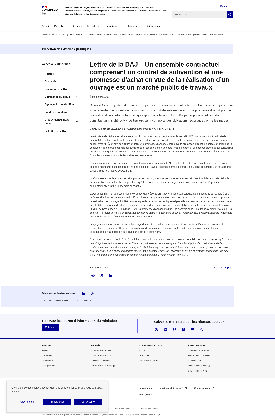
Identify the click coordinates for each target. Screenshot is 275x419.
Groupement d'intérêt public (57, 121)
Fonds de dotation (56, 112)
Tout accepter (87, 401)
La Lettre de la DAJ (56, 131)
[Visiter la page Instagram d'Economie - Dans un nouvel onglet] (183, 329)
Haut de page (225, 267)
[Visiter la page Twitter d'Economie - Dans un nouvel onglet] (156, 329)
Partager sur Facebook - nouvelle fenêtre (93, 275)
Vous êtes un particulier (101, 350)
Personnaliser (27, 401)
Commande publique (57, 96)
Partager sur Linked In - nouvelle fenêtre (111, 275)
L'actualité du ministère (101, 361)
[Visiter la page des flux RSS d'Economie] (201, 329)
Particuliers (59, 26)
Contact (142, 350)
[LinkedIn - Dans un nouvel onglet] (84, 293)
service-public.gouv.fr (172, 388)
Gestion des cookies (149, 408)
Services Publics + (196, 371)
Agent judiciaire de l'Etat (59, 104)
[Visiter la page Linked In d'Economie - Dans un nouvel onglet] (165, 329)
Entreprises (76, 26)
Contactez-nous (84, 300)
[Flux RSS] (92, 293)
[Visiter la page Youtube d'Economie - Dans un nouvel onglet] (192, 329)
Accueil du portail (49, 35)
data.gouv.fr (146, 394)
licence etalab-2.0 (149, 415)
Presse (227, 6)
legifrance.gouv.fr (201, 388)
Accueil (45, 26)
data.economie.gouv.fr (197, 366)
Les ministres (112, 26)
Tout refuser (57, 401)
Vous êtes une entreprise (101, 355)
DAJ (63, 35)
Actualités (51, 81)
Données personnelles (125, 408)
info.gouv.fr (146, 388)
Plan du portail (145, 355)
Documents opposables (149, 361)
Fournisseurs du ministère (199, 355)
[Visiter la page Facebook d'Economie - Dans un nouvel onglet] (174, 329)
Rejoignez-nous (154, 26)
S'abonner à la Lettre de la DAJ (55, 300)
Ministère (133, 26)
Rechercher (230, 14)
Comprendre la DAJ (56, 89)
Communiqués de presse (102, 366)
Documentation (194, 361)
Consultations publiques (198, 350)
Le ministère (47, 361)
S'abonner (50, 327)
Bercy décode (94, 26)
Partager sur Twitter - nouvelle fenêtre (102, 275)
